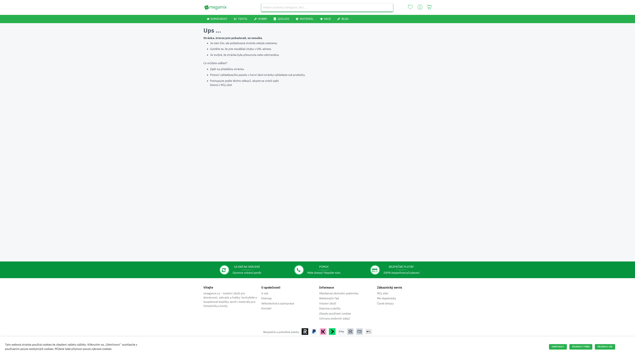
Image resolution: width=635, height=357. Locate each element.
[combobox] (327, 7)
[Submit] (389, 7)
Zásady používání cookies (335, 313)
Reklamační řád (329, 298)
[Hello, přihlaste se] (420, 8)
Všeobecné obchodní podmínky (338, 293)
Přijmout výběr (581, 346)
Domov (214, 85)
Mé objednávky (386, 298)
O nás (264, 293)
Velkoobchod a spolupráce (277, 303)
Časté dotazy (385, 303)
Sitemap (266, 298)
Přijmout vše (605, 346)
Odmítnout (558, 346)
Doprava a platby (329, 308)
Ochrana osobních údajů (334, 318)
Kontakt (266, 308)
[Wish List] (410, 7)
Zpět (213, 69)
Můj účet (226, 85)
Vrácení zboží (327, 303)
